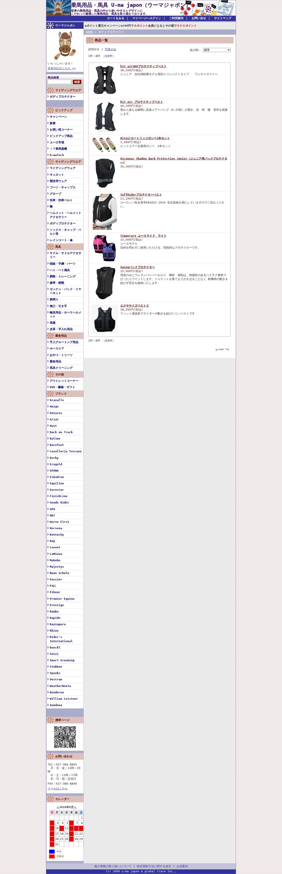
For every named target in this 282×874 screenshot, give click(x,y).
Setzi (54, 654)
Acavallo (57, 400)
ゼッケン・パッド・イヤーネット (65, 291)
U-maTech (57, 155)
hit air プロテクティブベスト (141, 102)
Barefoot (57, 445)
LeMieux (56, 554)
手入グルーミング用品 (64, 342)
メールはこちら (58, 788)
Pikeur (55, 592)
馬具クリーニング (61, 367)
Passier (56, 579)
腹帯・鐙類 (57, 282)
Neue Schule (59, 573)
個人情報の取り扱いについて (113, 866)
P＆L (53, 585)
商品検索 (53, 77)
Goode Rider (59, 502)
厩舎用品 (55, 361)
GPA (52, 509)
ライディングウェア (63, 168)
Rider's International (61, 639)
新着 (53, 123)
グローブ (55, 193)
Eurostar (57, 489)
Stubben (56, 666)
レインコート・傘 (61, 240)
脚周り (54, 299)
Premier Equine (62, 598)
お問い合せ (199, 18)
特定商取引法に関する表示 (154, 866)
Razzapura (58, 624)
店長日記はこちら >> (62, 68)
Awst (53, 425)
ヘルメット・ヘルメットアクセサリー (65, 214)
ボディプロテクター (63, 96)
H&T (52, 515)
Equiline (57, 483)
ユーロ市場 (57, 142)
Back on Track (61, 432)
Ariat (54, 419)
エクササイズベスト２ (134, 305)
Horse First (59, 521)
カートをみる (115, 18)
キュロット (57, 174)
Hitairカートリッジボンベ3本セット (145, 138)
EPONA (54, 470)
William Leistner (64, 698)
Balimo (55, 438)
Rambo (54, 611)
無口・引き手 (58, 306)
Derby (54, 458)
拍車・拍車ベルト (61, 200)
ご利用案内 (176, 18)
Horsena (56, 528)
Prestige (57, 605)
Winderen (57, 692)
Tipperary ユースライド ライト (143, 235)
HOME (89, 32)
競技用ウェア (58, 181)
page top (224, 349)
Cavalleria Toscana (66, 451)
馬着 (53, 322)
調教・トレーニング (63, 276)
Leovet (55, 547)
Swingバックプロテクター (137, 267)
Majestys (57, 566)
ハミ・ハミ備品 (60, 270)
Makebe (55, 560)
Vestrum (56, 679)
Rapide (55, 618)
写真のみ (110, 49)
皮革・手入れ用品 (61, 329)
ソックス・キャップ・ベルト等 (65, 231)
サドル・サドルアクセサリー (65, 255)
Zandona (56, 705)
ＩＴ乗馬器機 (58, 148)
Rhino (54, 630)
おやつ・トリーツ (61, 355)
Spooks (55, 673)
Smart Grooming (62, 660)
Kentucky (57, 534)
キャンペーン (58, 116)
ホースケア (57, 348)
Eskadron (57, 477)
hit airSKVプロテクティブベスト (143, 66)
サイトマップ (222, 18)
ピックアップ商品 (61, 136)
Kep (52, 541)
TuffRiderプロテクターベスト (141, 194)
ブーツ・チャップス (63, 187)
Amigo (54, 406)
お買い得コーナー (61, 129)
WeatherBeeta (60, 686)
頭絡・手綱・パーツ (63, 263)
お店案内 (182, 866)
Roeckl (55, 647)
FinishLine (58, 496)
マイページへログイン (146, 18)
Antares (56, 413)
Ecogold (56, 464)
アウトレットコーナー (64, 380)
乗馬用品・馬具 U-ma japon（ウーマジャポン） (131, 5)
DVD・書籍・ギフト (62, 387)
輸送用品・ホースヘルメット (65, 314)
